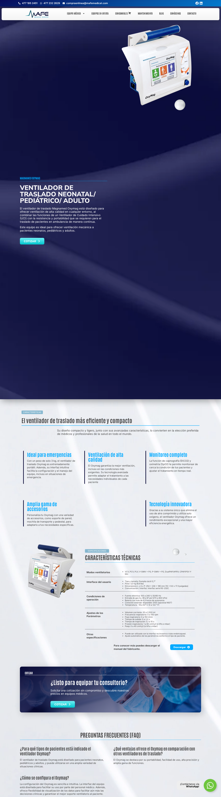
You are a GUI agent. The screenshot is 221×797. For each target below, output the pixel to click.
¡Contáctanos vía (189, 784)
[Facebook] (197, 3)
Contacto (191, 13)
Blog (161, 13)
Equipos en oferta (100, 13)
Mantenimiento (145, 13)
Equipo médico (74, 13)
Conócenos (175, 13)
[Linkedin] (201, 3)
